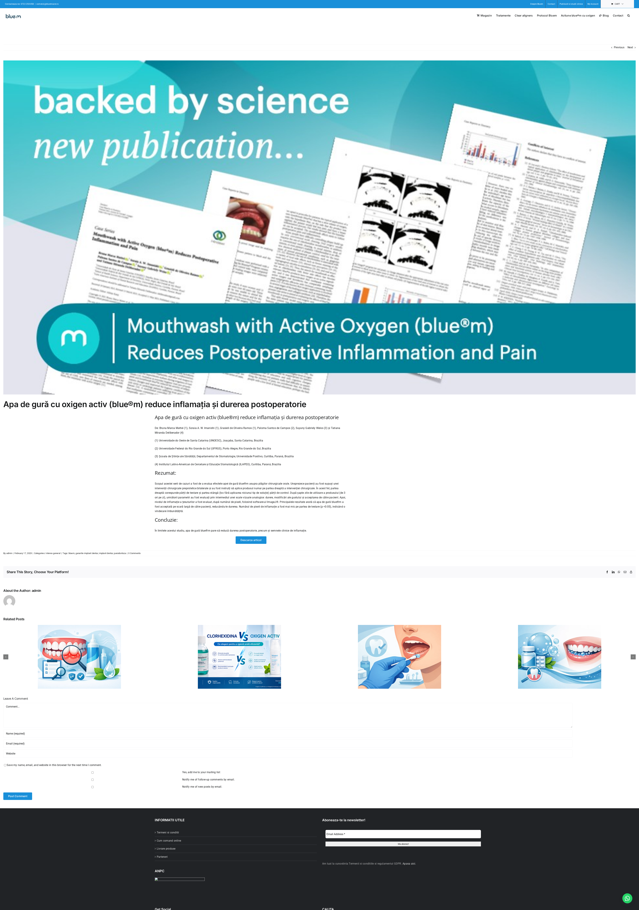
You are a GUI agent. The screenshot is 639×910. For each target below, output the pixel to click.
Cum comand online (169, 840)
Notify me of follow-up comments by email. (208, 779)
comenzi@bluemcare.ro (47, 4)
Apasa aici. (409, 863)
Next (630, 47)
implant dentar (106, 553)
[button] (628, 15)
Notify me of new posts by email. (202, 786)
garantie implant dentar (87, 553)
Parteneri (162, 856)
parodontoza (120, 553)
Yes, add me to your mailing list (201, 772)
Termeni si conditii (168, 832)
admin (9, 553)
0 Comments (134, 553)
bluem (72, 553)
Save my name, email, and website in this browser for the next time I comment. (54, 765)
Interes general (53, 553)
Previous (619, 47)
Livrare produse (166, 848)
